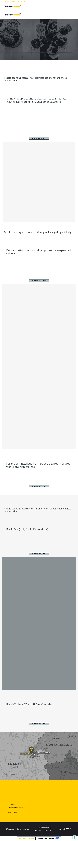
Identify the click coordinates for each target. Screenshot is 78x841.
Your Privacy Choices (45, 838)
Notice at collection (26, 838)
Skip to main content (8, 1)
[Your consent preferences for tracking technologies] (74, 837)
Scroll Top (21, 1)
